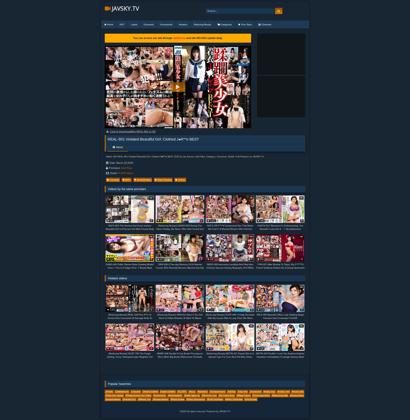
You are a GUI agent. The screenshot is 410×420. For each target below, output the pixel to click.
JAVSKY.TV (125, 8)
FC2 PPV (182, 391)
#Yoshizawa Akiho (261, 395)
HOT (122, 24)
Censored (149, 24)
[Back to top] (400, 410)
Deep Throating (164, 180)
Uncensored (166, 24)
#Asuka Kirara (296, 395)
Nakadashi (202, 391)
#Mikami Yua (144, 399)
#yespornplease (113, 399)
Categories (226, 24)
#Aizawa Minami (160, 399)
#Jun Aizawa (251, 399)
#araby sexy (269, 391)
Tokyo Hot (242, 391)
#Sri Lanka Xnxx (226, 395)
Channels (266, 24)
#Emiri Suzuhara (215, 399)
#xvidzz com (283, 391)
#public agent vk (192, 395)
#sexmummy (160, 395)
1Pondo (109, 391)
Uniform (181, 180)
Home (110, 24)
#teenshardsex (175, 395)
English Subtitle (167, 391)
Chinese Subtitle (150, 391)
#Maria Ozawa (177, 399)
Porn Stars (246, 24)
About (119, 147)
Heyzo (192, 391)
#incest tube (297, 391)
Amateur (183, 24)
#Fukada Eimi (129, 399)
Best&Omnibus (144, 180)
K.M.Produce (126, 173)
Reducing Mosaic (202, 24)
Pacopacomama (217, 391)
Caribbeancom (122, 391)
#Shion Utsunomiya (196, 399)
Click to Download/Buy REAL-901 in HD (133, 131)
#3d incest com (209, 395)
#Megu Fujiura (243, 395)
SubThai (231, 391)
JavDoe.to (179, 38)
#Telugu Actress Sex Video (138, 395)
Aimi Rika (126, 168)
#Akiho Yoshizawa (233, 399)
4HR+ (128, 180)
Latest (134, 24)
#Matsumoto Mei (280, 395)
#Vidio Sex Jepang (114, 395)
